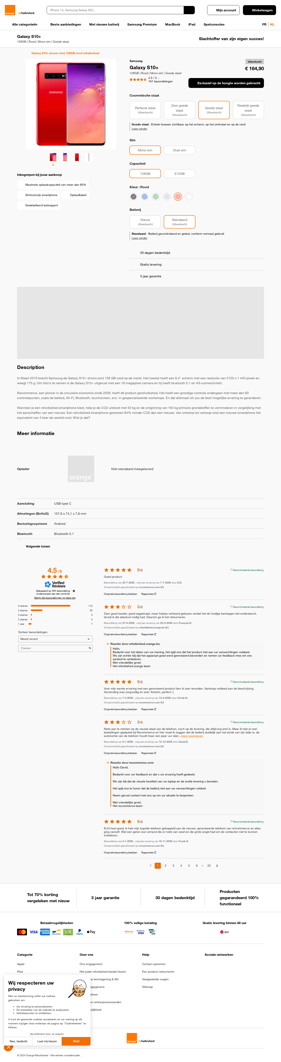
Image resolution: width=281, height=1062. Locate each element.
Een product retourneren (158, 971)
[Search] (189, 10)
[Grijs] (167, 197)
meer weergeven (192, 736)
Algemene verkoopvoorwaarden (100, 1002)
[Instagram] (217, 965)
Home (19, 53)
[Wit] (189, 197)
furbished (26, 13)
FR (264, 24)
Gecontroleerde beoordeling (248, 569)
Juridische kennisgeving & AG (99, 979)
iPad (20, 971)
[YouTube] (247, 965)
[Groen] (156, 197)
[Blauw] (145, 197)
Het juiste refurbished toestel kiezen (103, 971)
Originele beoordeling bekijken (120, 593)
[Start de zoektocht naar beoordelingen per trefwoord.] (90, 648)
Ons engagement (91, 964)
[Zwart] (133, 197)
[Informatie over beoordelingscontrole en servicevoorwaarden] (73, 591)
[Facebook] (207, 965)
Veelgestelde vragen (155, 979)
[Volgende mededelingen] (217, 866)
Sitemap (147, 987)
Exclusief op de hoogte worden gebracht (228, 83)
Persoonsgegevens (92, 987)
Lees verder (139, 129)
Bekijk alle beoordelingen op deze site (54, 597)
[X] (237, 965)
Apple (20, 964)
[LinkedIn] (227, 965)
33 (209, 865)
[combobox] (115, 10)
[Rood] (178, 197)
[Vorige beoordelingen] (150, 865)
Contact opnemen (154, 964)
